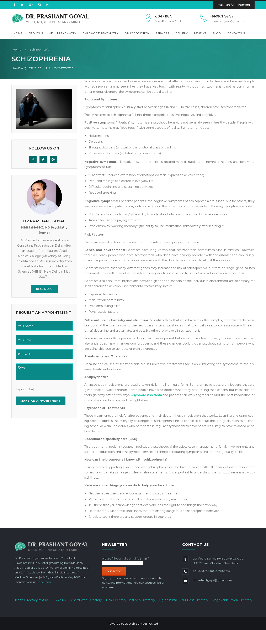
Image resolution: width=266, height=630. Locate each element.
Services (162, 33)
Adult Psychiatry (62, 33)
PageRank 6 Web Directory (232, 600)
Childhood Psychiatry (100, 33)
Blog (217, 33)
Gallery (181, 33)
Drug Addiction (137, 33)
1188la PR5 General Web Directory (77, 600)
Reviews (200, 33)
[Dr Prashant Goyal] (50, 19)
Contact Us (236, 33)
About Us (35, 33)
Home (18, 33)
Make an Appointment (233, 5)
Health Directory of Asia (31, 600)
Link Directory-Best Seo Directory (130, 600)
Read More (44, 288)
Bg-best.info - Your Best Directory (183, 600)
